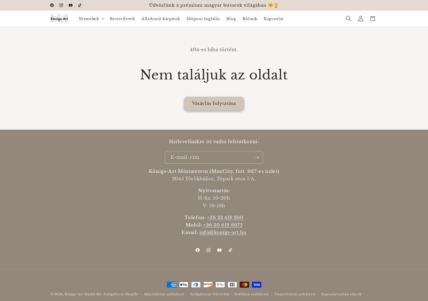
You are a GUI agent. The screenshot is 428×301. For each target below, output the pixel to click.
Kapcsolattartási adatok (341, 294)
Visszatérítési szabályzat (295, 294)
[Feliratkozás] (257, 157)
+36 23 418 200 (225, 217)
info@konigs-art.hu (222, 232)
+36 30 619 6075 (222, 225)
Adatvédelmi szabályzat (164, 294)
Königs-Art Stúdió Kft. (84, 294)
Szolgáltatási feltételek (209, 294)
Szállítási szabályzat (252, 294)
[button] (90, 18)
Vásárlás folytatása (214, 103)
